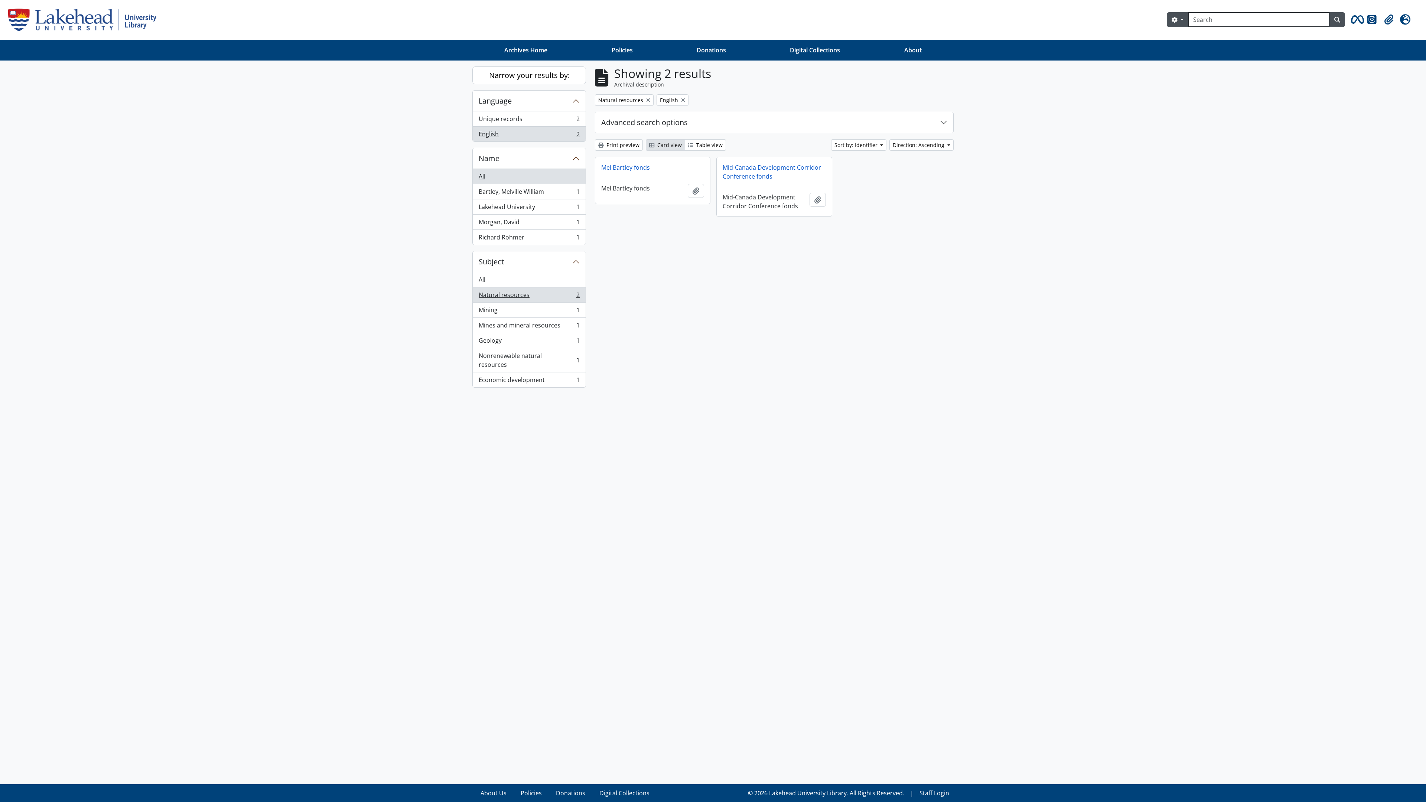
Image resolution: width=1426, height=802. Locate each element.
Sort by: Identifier (856, 145)
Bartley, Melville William (529, 193)
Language (495, 101)
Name (489, 158)
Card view (669, 145)
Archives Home (525, 50)
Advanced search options (644, 122)
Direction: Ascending (919, 145)
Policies (622, 50)
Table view (709, 145)
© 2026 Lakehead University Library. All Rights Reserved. (826, 793)
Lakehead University (529, 209)
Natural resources (529, 297)
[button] (1356, 20)
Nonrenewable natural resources (529, 360)
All (482, 176)
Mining (529, 312)
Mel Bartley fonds (625, 167)
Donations (711, 50)
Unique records (529, 121)
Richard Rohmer (529, 239)
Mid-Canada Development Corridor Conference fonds (772, 171)
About (913, 50)
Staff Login (934, 793)
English (529, 135)
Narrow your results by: (529, 75)
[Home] (85, 20)
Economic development (529, 381)
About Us (494, 793)
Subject (491, 262)
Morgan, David (529, 224)
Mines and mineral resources (529, 327)
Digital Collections (815, 50)
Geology (529, 342)
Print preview (622, 145)
